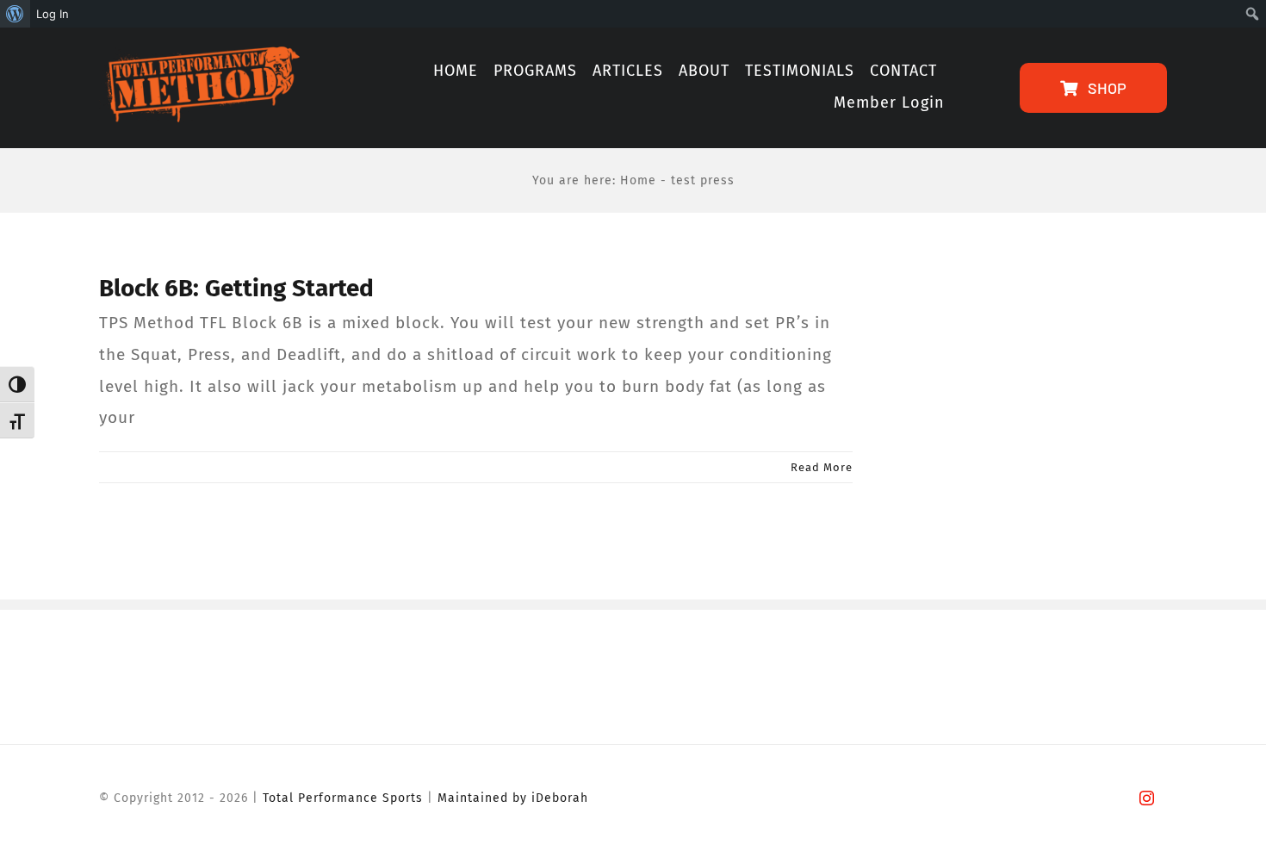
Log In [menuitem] (52, 14)
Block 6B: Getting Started (236, 288)
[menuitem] (15, 14)
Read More (822, 467)
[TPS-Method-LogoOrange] (199, 55)
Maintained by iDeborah (513, 798)
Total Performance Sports (343, 798)
